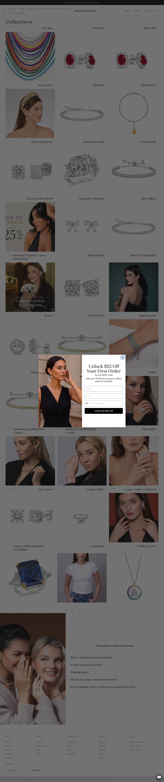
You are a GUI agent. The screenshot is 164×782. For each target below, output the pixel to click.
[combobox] (89, 403)
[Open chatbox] (159, 777)
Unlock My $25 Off (103, 411)
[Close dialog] (123, 358)
